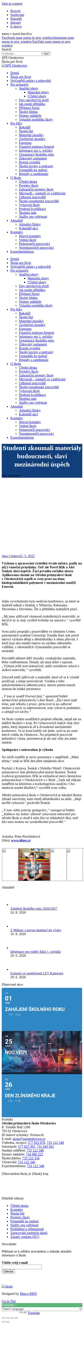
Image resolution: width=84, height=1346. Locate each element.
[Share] (7, 1318)
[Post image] (16, 904)
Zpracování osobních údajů (28, 1233)
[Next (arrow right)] (7, 1321)
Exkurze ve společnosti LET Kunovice (36, 973)
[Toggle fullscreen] (12, 1318)
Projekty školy (20, 1217)
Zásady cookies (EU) (24, 1237)
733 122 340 (26, 1162)
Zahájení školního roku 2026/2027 (33, 908)
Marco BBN (28, 1294)
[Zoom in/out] (16, 1318)
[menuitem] (15, 11)
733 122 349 (55, 1142)
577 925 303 (26, 1146)
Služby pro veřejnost (24, 1225)
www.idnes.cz (21, 840)
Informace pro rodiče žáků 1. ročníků (35, 952)
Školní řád (17, 1213)
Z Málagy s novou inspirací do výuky (35, 930)
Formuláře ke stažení (24, 1221)
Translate (34, 1313)
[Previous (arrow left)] (3, 1321)
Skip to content (12, 3)
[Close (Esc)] (3, 1318)
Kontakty (16, 1209)
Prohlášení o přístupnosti (27, 1229)
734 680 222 (34, 1154)
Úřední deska (19, 1205)
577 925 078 (36, 1142)
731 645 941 (45, 1146)
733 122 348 (35, 1150)
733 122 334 (30, 1158)
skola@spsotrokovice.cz (28, 1139)
